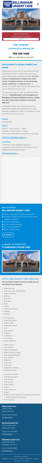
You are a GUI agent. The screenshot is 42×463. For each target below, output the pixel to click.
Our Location (21, 44)
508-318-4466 (12, 415)
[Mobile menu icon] (38, 4)
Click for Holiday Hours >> (14, 137)
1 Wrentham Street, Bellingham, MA (21, 48)
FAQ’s (12, 458)
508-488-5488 (7, 122)
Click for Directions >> (10, 153)
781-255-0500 (12, 431)
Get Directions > (7, 417)
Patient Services (5, 458)
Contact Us (22, 458)
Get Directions (29, 458)
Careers (16, 458)
